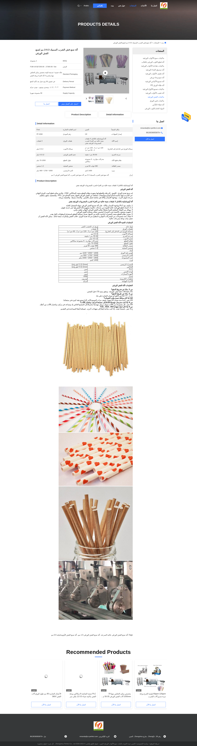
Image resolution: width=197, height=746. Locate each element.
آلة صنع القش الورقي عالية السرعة (114, 635)
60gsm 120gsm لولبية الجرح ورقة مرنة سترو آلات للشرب (153, 695)
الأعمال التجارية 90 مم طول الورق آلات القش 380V (46, 695)
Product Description (81, 114)
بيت (112, 6)
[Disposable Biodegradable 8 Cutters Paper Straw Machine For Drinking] (106, 71)
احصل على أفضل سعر (69, 104)
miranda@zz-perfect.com (150, 128)
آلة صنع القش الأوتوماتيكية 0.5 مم (64, 635)
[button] (163, 682)
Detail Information (115, 114)
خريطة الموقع (154, 744)
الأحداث (143, 6)
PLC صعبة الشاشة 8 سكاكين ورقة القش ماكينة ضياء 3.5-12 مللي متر (83, 695)
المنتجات (133, 6)
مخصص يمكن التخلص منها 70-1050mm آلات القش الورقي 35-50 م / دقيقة (116, 695)
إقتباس (99, 6)
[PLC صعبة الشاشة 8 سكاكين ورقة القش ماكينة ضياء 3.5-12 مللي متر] (81, 676)
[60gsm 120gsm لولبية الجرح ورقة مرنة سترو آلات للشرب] (151, 676)
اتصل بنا (154, 6)
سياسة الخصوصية (142, 744)
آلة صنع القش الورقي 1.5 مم (89, 635)
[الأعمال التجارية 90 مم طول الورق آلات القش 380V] (46, 676)
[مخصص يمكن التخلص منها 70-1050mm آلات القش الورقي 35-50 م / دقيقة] (116, 676)
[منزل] (164, 5)
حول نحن (121, 6)
